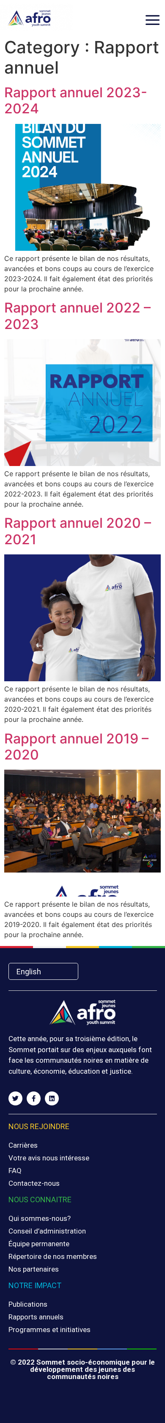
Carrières (23, 1145)
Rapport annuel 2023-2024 (75, 100)
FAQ (15, 1170)
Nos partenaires (33, 1269)
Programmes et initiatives (49, 1329)
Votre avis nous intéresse (48, 1158)
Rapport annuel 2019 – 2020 (76, 746)
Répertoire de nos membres (52, 1256)
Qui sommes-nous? (39, 1218)
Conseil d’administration (47, 1231)
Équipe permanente (38, 1243)
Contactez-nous (34, 1183)
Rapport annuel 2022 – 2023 (77, 315)
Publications (27, 1304)
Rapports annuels (35, 1317)
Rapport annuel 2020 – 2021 (77, 531)
